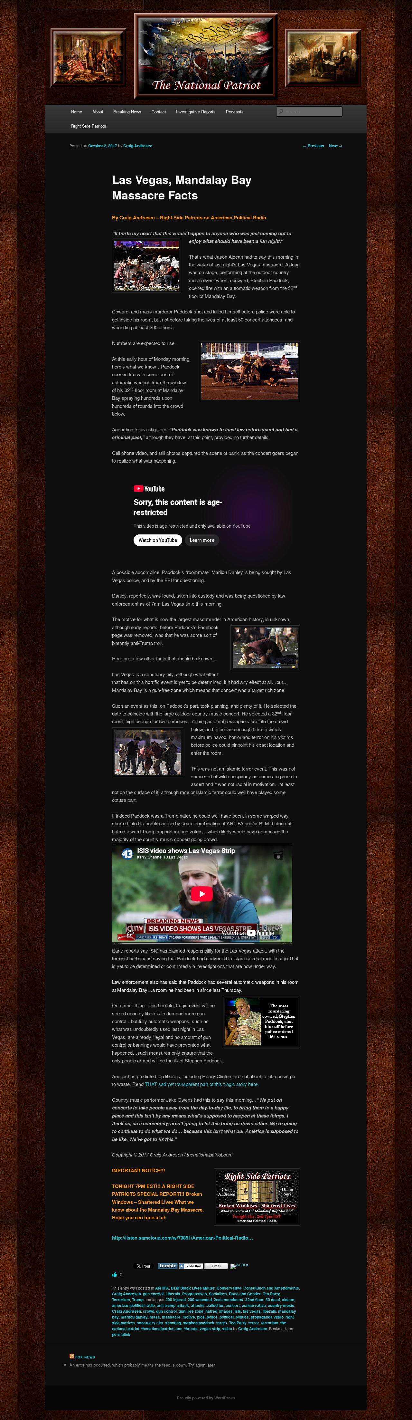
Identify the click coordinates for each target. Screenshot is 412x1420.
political (227, 1317)
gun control (153, 1294)
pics (201, 1317)
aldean (288, 1299)
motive (189, 1317)
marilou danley (134, 1317)
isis (238, 1311)
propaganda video (267, 1317)
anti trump (166, 1305)
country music (281, 1305)
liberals (269, 1311)
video (227, 1328)
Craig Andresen (137, 146)
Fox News (85, 1357)
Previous (313, 146)
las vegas (252, 1311)
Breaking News (127, 112)
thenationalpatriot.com (162, 1328)
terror (253, 1323)
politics (242, 1317)
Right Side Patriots (88, 126)
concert (233, 1305)
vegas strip (210, 1328)
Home (76, 112)
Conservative (229, 1288)
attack (183, 1305)
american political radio (133, 1305)
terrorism (269, 1323)
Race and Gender (245, 1294)
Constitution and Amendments (271, 1288)
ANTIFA (162, 1288)
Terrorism (121, 1299)
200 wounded (200, 1299)
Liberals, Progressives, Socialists (196, 1294)
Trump (138, 1299)
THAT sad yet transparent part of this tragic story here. (202, 1083)
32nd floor (254, 1299)
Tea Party (271, 1294)
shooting (173, 1323)
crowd (148, 1311)
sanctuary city (150, 1323)
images (226, 1311)
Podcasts (235, 112)
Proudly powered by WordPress (206, 1398)
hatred (211, 1311)
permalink (121, 1334)
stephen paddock (198, 1323)
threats (191, 1328)
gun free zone (191, 1311)
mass (155, 1317)
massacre (171, 1317)
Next (335, 146)
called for (215, 1305)
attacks (198, 1305)
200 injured (175, 1299)
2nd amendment (228, 1299)
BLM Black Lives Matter (193, 1288)
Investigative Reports (196, 112)
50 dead (273, 1299)
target (221, 1323)
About (97, 112)
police (212, 1317)
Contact (159, 112)
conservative (254, 1305)
